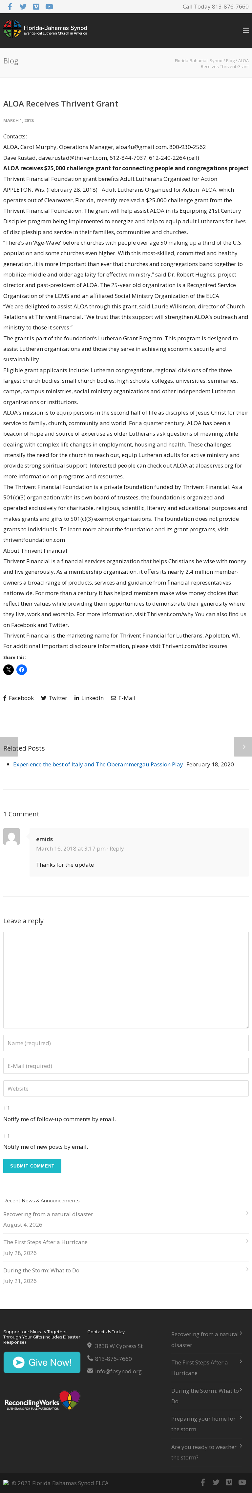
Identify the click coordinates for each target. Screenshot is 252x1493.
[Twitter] (23, 6)
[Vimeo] (36, 6)
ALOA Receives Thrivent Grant (60, 103)
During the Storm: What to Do (41, 1270)
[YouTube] (49, 6)
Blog (230, 60)
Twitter (57, 698)
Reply (117, 848)
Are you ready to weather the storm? (204, 1452)
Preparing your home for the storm (203, 1424)
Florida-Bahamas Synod (198, 60)
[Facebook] (9, 6)
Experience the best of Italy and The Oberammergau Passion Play (98, 764)
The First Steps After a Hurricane (45, 1242)
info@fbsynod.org (118, 1371)
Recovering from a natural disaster (48, 1214)
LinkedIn (92, 698)
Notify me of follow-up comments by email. (59, 1119)
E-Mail (126, 698)
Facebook (21, 698)
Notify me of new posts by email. (45, 1146)
